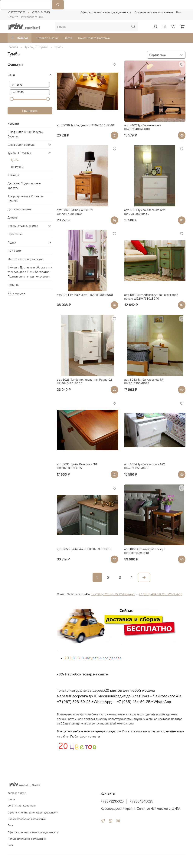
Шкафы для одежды (21, 144)
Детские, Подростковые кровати (24, 185)
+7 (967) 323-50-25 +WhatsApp (112, 594)
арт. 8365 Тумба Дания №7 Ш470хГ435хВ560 (75, 211)
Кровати (13, 123)
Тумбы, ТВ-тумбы (36, 47)
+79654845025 (41, 12)
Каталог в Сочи (47, 38)
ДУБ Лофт (14, 251)
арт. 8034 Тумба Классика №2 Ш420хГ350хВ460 (144, 211)
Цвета (68, 38)
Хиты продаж (17, 293)
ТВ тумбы (17, 167)
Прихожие (15, 234)
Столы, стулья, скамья (23, 226)
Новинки (13, 285)
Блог (179, 12)
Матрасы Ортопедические (26, 259)
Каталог (22, 38)
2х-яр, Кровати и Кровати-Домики (25, 198)
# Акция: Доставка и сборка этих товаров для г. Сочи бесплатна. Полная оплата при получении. (30, 271)
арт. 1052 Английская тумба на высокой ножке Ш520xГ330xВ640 (151, 296)
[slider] (12, 99)
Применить (30, 111)
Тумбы (15, 160)
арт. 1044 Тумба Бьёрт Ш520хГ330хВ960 (85, 295)
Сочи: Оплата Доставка (94, 38)
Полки (12, 242)
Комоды (13, 175)
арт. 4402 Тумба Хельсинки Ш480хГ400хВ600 (142, 127)
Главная (13, 47)
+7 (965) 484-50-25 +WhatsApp (160, 594)
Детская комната (19, 209)
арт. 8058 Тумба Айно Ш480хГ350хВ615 (84, 549)
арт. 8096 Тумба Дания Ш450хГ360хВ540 (85, 125)
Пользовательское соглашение (154, 12)
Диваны (13, 217)
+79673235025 (16, 12)
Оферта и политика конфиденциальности (105, 12)
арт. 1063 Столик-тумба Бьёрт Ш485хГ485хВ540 (144, 551)
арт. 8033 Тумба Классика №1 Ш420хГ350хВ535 (144, 381)
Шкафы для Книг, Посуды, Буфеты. (25, 134)
